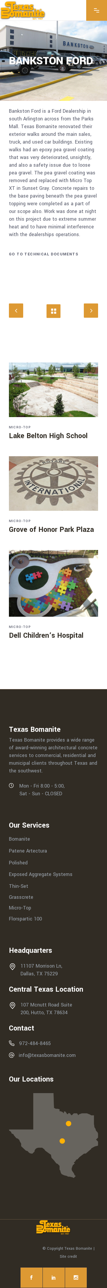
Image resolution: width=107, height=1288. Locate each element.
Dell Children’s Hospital (46, 635)
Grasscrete (21, 896)
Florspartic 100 (25, 918)
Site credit (68, 1256)
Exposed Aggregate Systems (41, 874)
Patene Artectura (28, 850)
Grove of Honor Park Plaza (51, 530)
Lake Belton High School (48, 436)
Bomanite (19, 839)
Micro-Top (20, 427)
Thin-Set (18, 886)
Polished (18, 862)
